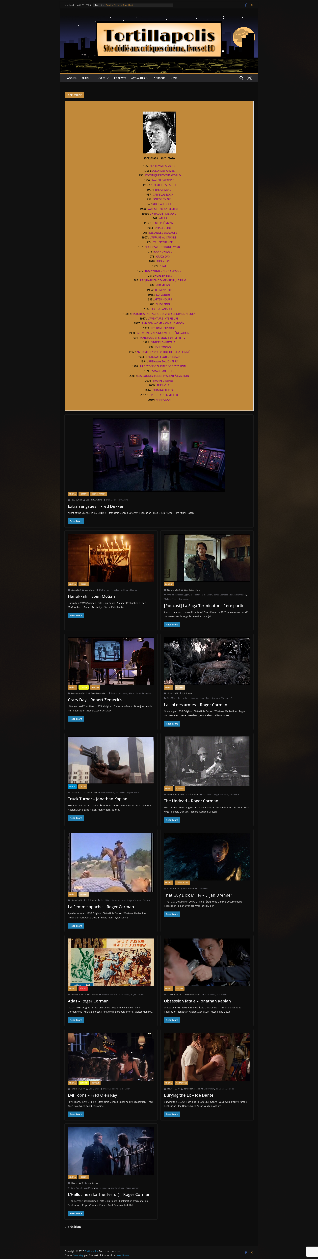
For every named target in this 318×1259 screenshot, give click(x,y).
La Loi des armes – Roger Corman (195, 704)
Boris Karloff (76, 1187)
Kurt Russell (222, 994)
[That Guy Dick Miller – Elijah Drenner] (207, 856)
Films (85, 78)
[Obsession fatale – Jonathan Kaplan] (207, 962)
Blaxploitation (107, 792)
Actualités (138, 78)
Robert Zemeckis (143, 693)
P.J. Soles (115, 589)
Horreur (83, 494)
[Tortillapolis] (159, 19)
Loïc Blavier (90, 589)
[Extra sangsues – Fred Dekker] (159, 455)
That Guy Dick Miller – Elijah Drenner (198, 895)
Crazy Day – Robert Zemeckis (95, 699)
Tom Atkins (123, 499)
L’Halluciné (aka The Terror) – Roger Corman (109, 1194)
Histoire (95, 687)
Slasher (133, 589)
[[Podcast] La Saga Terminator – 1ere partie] (207, 558)
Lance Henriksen (238, 594)
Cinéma (72, 494)
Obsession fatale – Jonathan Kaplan (197, 1001)
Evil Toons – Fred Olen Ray (92, 1095)
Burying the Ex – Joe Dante (188, 1095)
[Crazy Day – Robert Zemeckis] (111, 661)
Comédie (83, 687)
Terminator (184, 599)
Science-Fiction (98, 494)
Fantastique (181, 1083)
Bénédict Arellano (94, 499)
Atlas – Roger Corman (88, 1001)
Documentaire (182, 882)
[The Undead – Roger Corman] (207, 761)
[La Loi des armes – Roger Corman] (207, 661)
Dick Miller (111, 499)
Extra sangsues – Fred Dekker (96, 506)
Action (72, 786)
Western (180, 687)
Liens (174, 78)
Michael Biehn (170, 599)
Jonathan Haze (197, 698)
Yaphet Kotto (133, 792)
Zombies (230, 1088)
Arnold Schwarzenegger (178, 594)
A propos (159, 78)
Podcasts (120, 78)
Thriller (179, 988)
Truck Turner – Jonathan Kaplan (97, 798)
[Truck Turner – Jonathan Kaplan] (111, 760)
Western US (226, 698)
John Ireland (183, 698)
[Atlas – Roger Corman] (111, 962)
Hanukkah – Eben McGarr (92, 596)
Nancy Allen (128, 693)
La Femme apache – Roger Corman (101, 906)
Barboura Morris (109, 994)
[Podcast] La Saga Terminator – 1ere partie (204, 605)
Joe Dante (219, 1088)
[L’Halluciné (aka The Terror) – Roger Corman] (111, 1151)
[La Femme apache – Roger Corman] (111, 862)
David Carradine (110, 1088)
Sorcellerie (234, 794)
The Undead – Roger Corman (191, 800)
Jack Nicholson (102, 1187)
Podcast (169, 584)
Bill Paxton (195, 594)
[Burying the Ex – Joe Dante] (207, 1057)
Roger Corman (213, 698)
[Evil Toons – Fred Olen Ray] (111, 1057)
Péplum (83, 988)
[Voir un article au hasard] (249, 78)
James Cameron (221, 594)
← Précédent (73, 1227)
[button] (90, 78)
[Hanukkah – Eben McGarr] (111, 558)
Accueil (72, 78)
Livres (101, 78)
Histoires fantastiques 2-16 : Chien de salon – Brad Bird (136, 5)
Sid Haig (124, 589)
